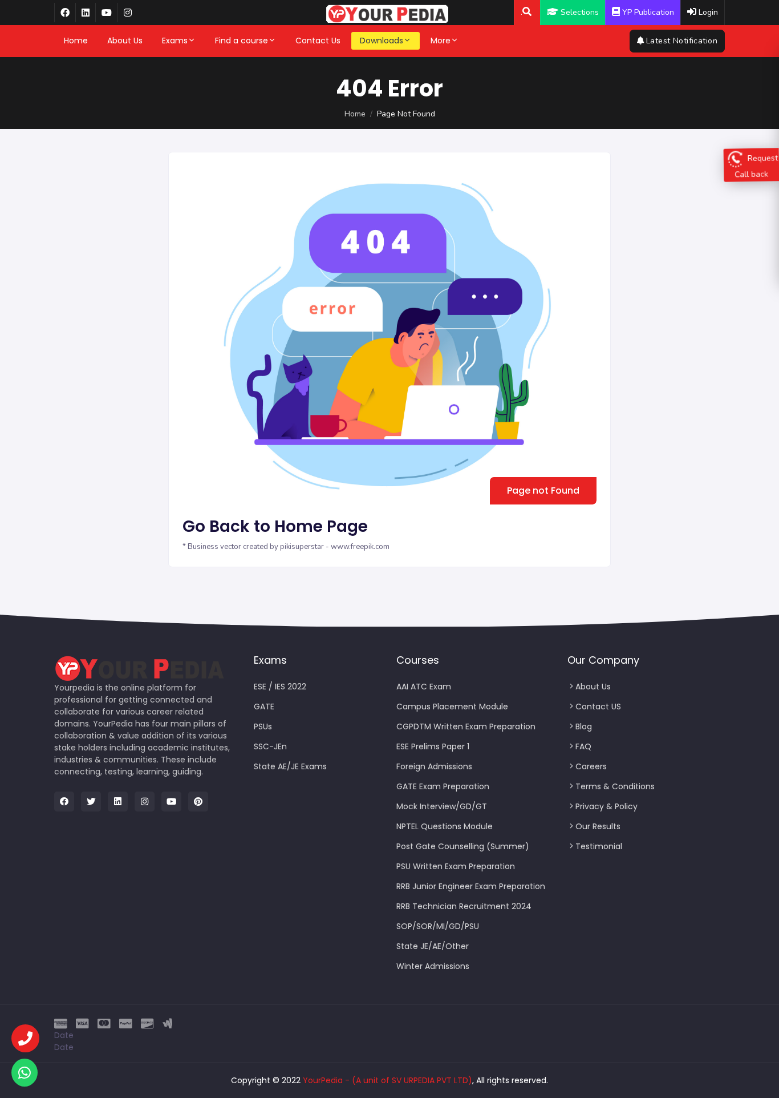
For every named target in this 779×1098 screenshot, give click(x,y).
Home (76, 40)
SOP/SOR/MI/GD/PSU (437, 926)
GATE (264, 706)
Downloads (381, 40)
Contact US (598, 706)
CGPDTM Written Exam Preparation (465, 726)
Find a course (241, 40)
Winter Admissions (432, 966)
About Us (125, 40)
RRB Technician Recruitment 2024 (463, 906)
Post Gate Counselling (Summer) (462, 846)
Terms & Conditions (615, 786)
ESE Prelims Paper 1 (432, 746)
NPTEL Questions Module (444, 826)
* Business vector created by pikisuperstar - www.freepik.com (286, 547)
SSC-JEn (270, 746)
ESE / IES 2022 (280, 686)
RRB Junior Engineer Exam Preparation (470, 886)
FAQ (583, 746)
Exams (175, 40)
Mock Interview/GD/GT (441, 806)
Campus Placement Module (452, 706)
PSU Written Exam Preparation (455, 866)
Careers (591, 766)
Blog (583, 726)
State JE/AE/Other (432, 946)
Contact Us (317, 40)
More (441, 40)
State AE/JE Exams (290, 766)
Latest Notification (681, 40)
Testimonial (598, 846)
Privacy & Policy (606, 806)
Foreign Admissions (434, 766)
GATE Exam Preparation (442, 786)
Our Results (597, 826)
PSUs (263, 726)
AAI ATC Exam (423, 686)
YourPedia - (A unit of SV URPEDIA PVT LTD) (387, 1080)
